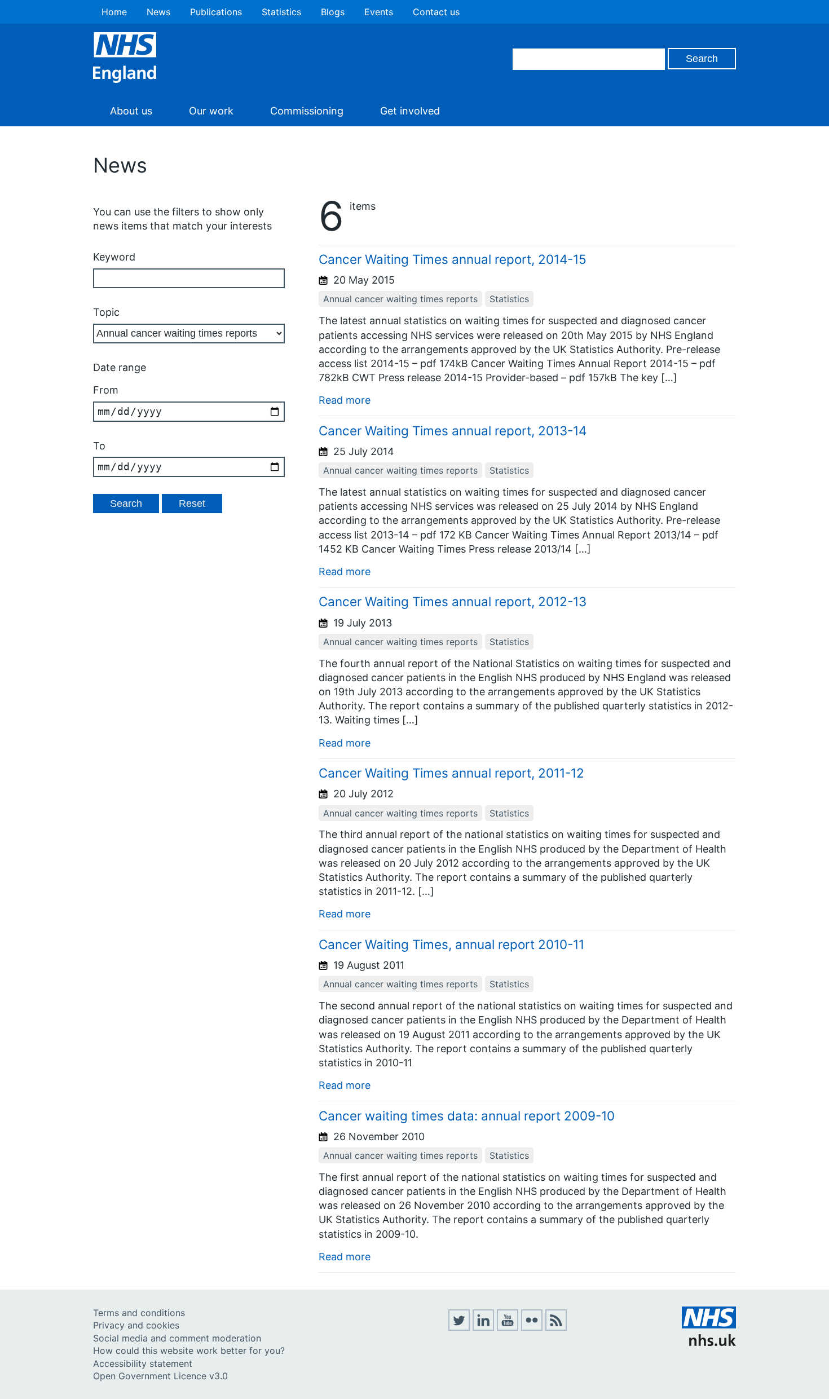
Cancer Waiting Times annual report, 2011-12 (451, 772)
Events (378, 11)
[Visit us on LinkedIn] (483, 1327)
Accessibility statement (142, 1363)
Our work (211, 111)
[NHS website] (709, 1342)
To (99, 446)
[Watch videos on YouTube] (507, 1327)
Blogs (333, 11)
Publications (216, 11)
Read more (345, 400)
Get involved (410, 111)
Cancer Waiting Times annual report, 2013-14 (453, 430)
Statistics (281, 11)
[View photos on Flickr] (532, 1327)
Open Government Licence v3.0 (160, 1376)
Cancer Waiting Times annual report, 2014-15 (453, 259)
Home (114, 11)
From (105, 390)
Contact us (436, 11)
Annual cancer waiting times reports (400, 298)
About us (131, 111)
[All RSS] (556, 1327)
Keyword (114, 257)
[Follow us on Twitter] (459, 1327)
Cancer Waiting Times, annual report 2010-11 (451, 944)
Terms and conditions (139, 1312)
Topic (106, 312)
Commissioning (306, 111)
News (158, 11)
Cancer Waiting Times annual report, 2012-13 (453, 601)
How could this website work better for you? (189, 1350)
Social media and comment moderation (177, 1338)
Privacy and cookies (136, 1325)
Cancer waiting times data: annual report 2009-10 (467, 1115)
